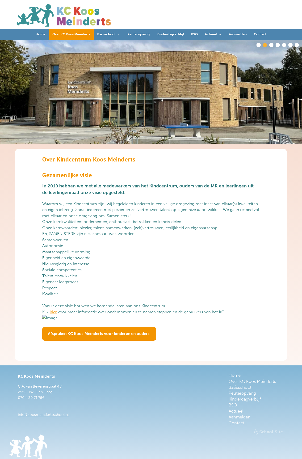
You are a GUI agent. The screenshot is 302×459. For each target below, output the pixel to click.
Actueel (236, 411)
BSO (233, 405)
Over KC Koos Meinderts (252, 381)
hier (53, 312)
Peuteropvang (242, 393)
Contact (236, 423)
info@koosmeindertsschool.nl (43, 414)
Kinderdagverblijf (245, 399)
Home (235, 375)
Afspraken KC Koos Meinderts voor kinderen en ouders (99, 333)
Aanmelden (240, 417)
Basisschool (240, 387)
